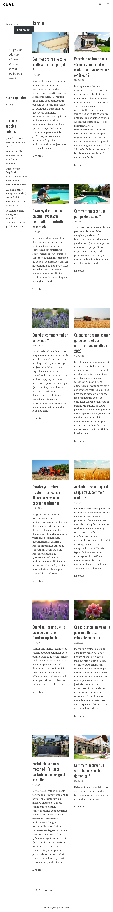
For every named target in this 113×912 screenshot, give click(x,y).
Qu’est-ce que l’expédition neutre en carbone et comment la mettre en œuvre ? (16, 176)
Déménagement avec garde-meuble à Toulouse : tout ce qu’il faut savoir (16, 218)
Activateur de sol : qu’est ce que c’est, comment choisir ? (91, 492)
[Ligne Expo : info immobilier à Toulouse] (8, 4)
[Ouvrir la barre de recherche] (100, 4)
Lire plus (37, 156)
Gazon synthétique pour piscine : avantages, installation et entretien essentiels (48, 219)
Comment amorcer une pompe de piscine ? (90, 213)
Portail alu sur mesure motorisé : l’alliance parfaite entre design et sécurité (48, 772)
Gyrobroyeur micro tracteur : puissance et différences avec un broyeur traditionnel (48, 495)
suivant (47, 890)
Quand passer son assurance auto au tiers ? (16, 142)
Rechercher (12, 24)
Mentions (65, 908)
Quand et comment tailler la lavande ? (50, 337)
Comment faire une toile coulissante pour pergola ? (49, 64)
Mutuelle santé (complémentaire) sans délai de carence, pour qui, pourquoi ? (16, 197)
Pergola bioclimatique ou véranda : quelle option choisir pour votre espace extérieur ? (91, 67)
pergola (36, 104)
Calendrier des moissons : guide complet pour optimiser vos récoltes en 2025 (92, 343)
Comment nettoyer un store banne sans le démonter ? (89, 770)
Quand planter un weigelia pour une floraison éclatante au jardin (92, 632)
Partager (10, 104)
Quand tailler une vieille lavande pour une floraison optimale (48, 632)
